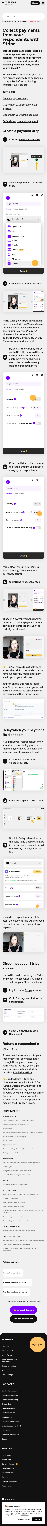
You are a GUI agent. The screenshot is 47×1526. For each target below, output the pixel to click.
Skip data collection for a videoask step (16, 1124)
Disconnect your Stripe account (20, 114)
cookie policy (25, 1515)
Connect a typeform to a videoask (14, 1217)
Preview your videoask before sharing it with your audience (23, 1133)
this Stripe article (22, 1072)
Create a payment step (15, 98)
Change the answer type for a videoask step (17, 1171)
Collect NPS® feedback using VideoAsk (16, 1244)
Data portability (8, 1129)
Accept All (37, 1519)
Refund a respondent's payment (20, 121)
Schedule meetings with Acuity (13, 1206)
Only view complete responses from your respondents (21, 1163)
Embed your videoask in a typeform (15, 1184)
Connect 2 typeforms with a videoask (15, 1221)
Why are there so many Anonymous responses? (19, 1231)
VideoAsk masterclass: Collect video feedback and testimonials (20, 1249)
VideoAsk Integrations (10, 1198)
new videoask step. (29, 139)
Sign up (35, 3)
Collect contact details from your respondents (18, 1120)
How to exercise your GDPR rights (14, 1137)
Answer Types (7, 1167)
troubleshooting (31, 21)
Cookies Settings (24, 1519)
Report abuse (7, 1141)
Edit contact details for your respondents (16, 1175)
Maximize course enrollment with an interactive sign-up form (23, 1240)
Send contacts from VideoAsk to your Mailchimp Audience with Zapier (23, 1211)
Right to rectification (10, 1145)
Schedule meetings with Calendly (14, 1202)
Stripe (16, 74)
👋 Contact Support (23, 1310)
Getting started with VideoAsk (13, 1153)
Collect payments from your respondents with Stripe (21, 1194)
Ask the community (23, 1318)
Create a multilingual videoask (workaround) (18, 1149)
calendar (7, 57)
